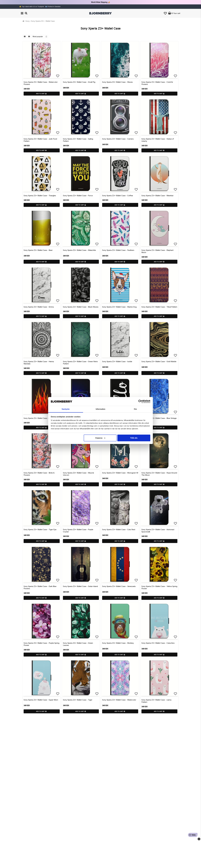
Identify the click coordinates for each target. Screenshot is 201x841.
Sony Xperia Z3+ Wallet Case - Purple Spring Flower (41, 644)
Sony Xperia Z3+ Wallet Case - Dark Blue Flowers (40, 587)
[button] (165, 13)
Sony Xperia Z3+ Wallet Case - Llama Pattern (156, 701)
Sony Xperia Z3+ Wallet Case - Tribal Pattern (159, 307)
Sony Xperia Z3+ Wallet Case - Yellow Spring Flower (159, 587)
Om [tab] (135, 409)
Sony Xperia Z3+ (37, 21)
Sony (28, 21)
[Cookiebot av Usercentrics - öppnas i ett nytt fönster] (140, 401)
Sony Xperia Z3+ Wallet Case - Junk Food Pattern (40, 140)
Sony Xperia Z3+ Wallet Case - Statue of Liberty (157, 140)
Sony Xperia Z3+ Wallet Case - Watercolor (119, 700)
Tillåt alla (133, 438)
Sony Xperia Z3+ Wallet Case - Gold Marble (158, 361)
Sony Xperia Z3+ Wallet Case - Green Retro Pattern (80, 362)
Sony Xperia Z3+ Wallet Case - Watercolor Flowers (41, 83)
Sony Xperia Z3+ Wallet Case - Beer (38, 250)
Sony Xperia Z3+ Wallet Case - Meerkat (157, 195)
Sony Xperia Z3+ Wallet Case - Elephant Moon (157, 251)
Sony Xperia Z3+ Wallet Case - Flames (39, 418)
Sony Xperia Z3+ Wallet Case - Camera (118, 139)
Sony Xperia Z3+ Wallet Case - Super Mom (41, 700)
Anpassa (98, 438)
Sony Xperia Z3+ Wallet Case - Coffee (117, 195)
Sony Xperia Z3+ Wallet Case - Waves (117, 82)
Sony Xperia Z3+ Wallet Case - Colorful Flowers (157, 83)
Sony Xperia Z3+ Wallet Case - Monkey (118, 643)
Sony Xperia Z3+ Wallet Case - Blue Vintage (159, 418)
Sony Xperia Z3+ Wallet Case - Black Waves (80, 307)
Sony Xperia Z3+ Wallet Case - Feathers (118, 250)
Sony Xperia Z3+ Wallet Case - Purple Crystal (78, 530)
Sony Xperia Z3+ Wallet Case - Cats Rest (118, 529)
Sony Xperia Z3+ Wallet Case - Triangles (40, 195)
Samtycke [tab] (66, 409)
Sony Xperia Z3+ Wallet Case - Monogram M (120, 473)
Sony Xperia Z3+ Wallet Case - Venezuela (119, 586)
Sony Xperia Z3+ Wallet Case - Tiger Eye (40, 529)
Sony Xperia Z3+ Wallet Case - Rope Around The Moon (159, 474)
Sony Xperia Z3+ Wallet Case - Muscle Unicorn (78, 474)
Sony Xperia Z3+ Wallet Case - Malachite (79, 250)
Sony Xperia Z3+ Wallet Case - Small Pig (79, 82)
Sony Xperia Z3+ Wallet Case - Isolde (117, 361)
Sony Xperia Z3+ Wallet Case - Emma (39, 307)
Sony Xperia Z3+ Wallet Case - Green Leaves (78, 644)
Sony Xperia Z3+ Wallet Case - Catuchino (158, 643)
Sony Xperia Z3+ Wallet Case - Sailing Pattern (78, 140)
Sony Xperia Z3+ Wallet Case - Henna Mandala (39, 362)
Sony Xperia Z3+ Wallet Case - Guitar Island (80, 586)
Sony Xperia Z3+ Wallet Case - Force (78, 195)
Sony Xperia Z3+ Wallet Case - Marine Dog (119, 307)
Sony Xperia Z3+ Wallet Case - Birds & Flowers (39, 474)
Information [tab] (100, 409)
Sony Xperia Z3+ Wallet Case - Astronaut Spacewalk (157, 530)
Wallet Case (50, 21)
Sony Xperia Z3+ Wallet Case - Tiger (77, 700)
